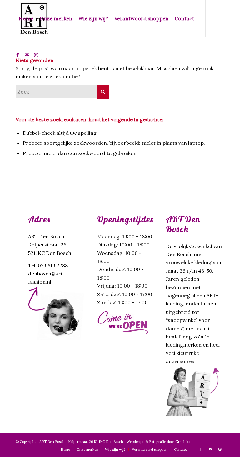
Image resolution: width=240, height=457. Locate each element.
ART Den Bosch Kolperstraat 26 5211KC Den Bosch (49, 244)
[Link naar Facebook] (17, 55)
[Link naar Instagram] (36, 55)
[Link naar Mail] (27, 55)
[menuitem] (26, 18)
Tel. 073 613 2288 (48, 265)
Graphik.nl (183, 442)
